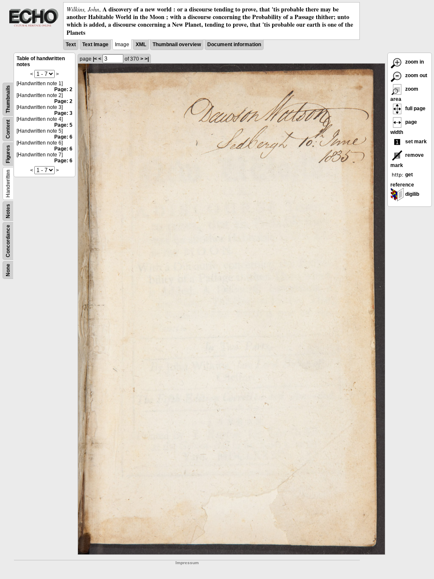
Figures (8, 154)
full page (415, 108)
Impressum (187, 562)
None (8, 270)
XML (141, 44)
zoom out (415, 75)
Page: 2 (63, 89)
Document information (234, 44)
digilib (411, 194)
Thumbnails (8, 99)
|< (95, 59)
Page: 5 (63, 125)
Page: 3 (63, 113)
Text (71, 44)
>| (147, 59)
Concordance (8, 241)
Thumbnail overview (177, 44)
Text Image (95, 44)
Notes (8, 211)
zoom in (414, 62)
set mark (415, 142)
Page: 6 (63, 137)
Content (8, 129)
